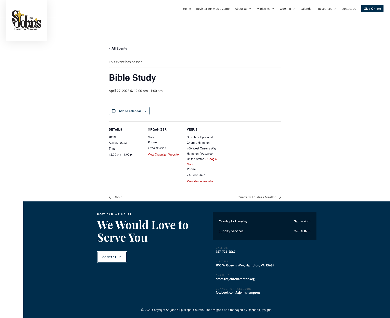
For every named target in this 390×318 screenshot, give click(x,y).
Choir (117, 197)
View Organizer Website (163, 154)
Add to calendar (130, 111)
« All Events (118, 48)
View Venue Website (200, 181)
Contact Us (112, 257)
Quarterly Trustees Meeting (257, 197)
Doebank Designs (259, 310)
